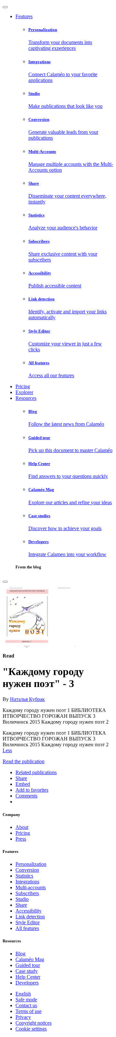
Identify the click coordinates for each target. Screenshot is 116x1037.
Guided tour (27, 965)
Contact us (26, 1005)
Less (7, 750)
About (21, 827)
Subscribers (27, 893)
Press (20, 839)
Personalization (30, 864)
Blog (20, 953)
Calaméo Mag (29, 959)
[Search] (5, 582)
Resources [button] (25, 398)
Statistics (24, 876)
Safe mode (26, 999)
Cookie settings (31, 1028)
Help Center (27, 977)
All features (27, 928)
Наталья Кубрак (27, 699)
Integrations (27, 881)
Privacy (23, 1017)
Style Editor (27, 922)
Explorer (24, 392)
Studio (22, 899)
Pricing (22, 386)
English (23, 993)
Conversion (27, 870)
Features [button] (24, 16)
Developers (27, 982)
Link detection (30, 916)
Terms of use (28, 1011)
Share (21, 905)
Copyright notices (33, 1023)
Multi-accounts (30, 887)
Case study (26, 971)
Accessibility (28, 911)
